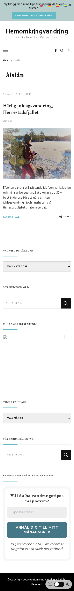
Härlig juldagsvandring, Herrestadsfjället (28, 109)
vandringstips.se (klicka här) (34, 15)
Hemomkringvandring (37, 31)
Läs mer (8, 217)
